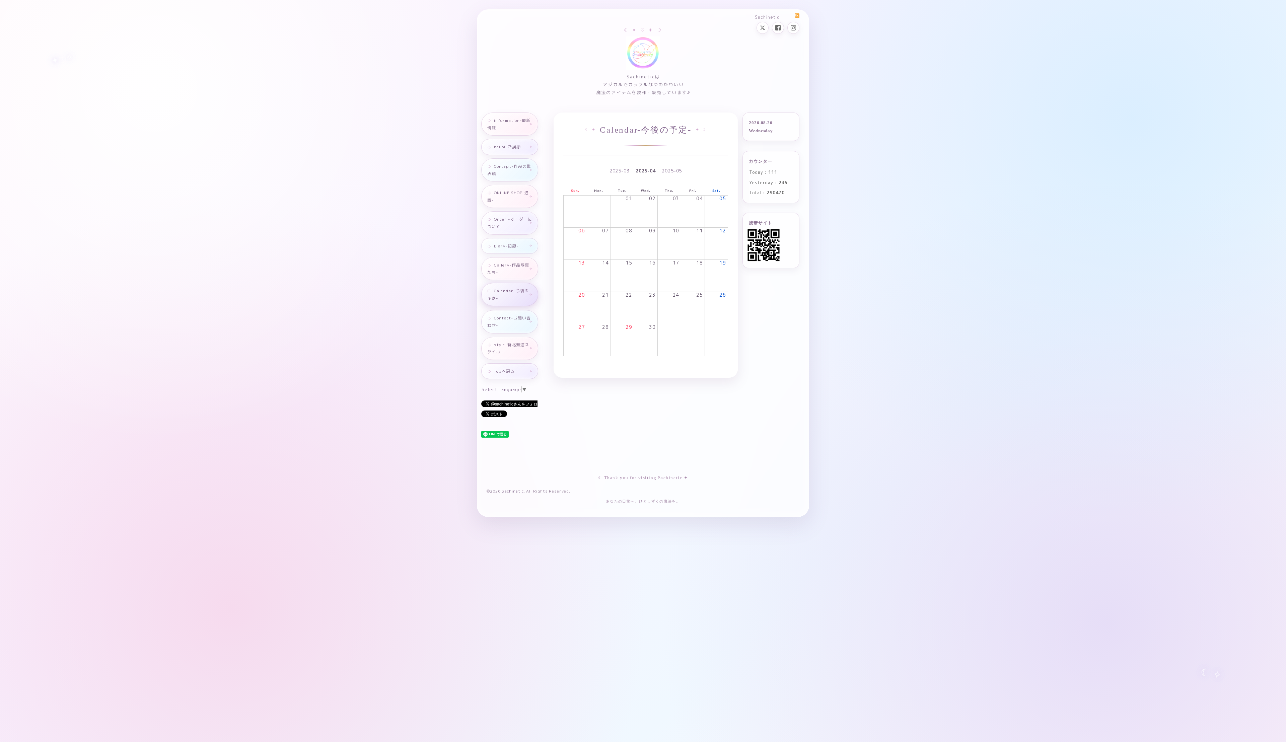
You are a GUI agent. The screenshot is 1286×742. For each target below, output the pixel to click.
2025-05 (672, 171)
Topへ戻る (504, 371)
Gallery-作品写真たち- (508, 268)
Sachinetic (512, 491)
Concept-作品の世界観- (509, 169)
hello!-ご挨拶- (508, 147)
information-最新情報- (508, 124)
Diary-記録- (506, 246)
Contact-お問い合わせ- (509, 321)
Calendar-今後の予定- (508, 294)
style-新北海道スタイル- (508, 348)
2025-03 (620, 171)
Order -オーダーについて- (509, 222)
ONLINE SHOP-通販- (508, 196)
